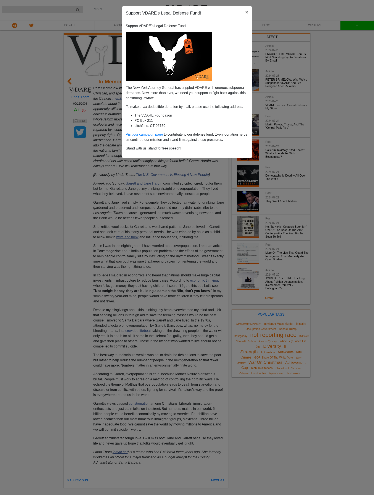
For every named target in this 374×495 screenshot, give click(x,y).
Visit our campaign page (144, 134)
